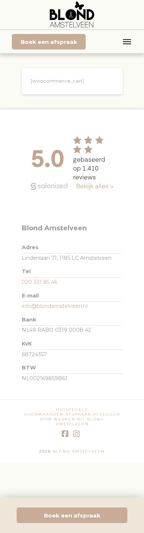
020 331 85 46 (39, 282)
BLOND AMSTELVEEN (78, 451)
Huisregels (72, 409)
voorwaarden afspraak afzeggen (72, 414)
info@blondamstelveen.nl (55, 306)
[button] (127, 42)
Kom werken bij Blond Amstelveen (72, 421)
